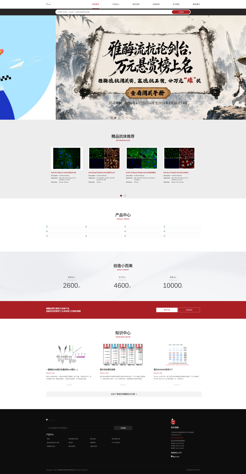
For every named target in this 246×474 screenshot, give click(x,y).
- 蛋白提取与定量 (73, 439)
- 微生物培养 (71, 446)
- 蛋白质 (70, 442)
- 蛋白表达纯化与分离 (52, 442)
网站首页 (95, 4)
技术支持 (136, 4)
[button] (108, 118)
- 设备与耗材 (93, 446)
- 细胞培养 (92, 442)
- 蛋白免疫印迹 (115, 439)
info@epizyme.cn (176, 435)
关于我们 (176, 4)
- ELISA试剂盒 (115, 442)
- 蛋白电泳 (92, 439)
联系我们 (196, 4)
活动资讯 (156, 4)
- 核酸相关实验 (50, 446)
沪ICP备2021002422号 (193, 470)
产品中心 (115, 4)
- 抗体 (48, 439)
